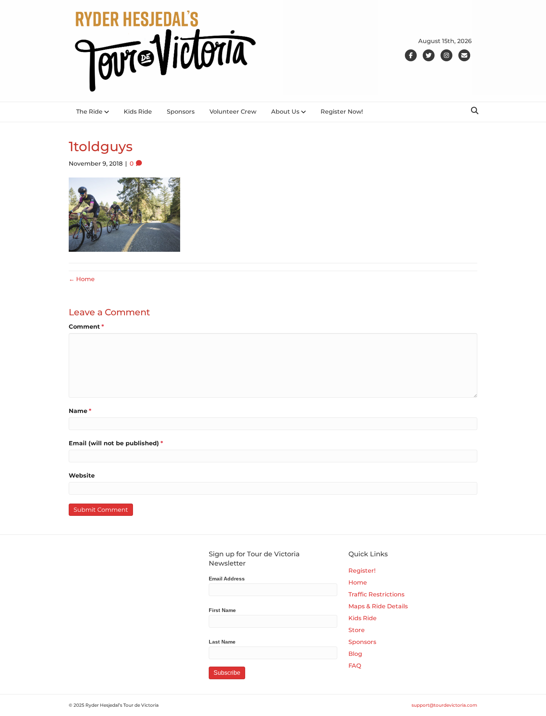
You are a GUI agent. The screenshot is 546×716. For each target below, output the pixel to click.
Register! (362, 570)
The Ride (89, 111)
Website (82, 475)
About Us (285, 111)
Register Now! (342, 111)
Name (80, 410)
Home (357, 582)
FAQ (354, 665)
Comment (86, 326)
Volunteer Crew (232, 111)
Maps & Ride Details (378, 606)
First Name (222, 610)
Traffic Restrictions (376, 594)
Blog (355, 653)
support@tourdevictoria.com (444, 705)
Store (356, 630)
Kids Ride (138, 111)
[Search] (472, 110)
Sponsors (181, 111)
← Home (82, 279)
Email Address (227, 579)
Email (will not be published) (116, 443)
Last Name (222, 642)
